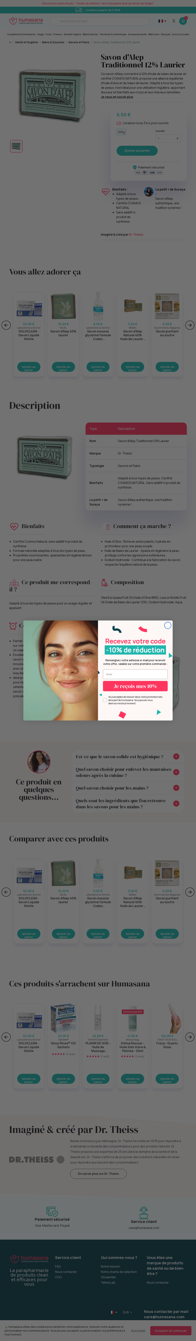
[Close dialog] (167, 625)
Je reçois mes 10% (135, 686)
